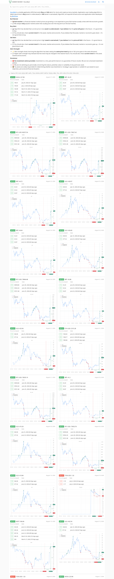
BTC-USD (19, 132)
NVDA (18, 77)
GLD (66, 181)
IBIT (66, 77)
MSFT (17, 521)
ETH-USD (67, 328)
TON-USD (68, 475)
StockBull (13, 12)
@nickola (15, 16)
